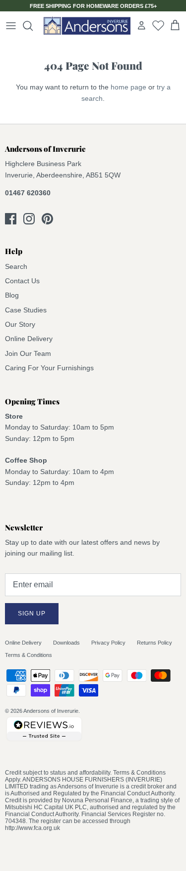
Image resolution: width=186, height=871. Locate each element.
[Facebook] (10, 218)
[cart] (175, 26)
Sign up (32, 613)
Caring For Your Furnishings (49, 368)
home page (128, 87)
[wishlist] (158, 25)
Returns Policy (154, 643)
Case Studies (26, 310)
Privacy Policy (108, 643)
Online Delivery (29, 339)
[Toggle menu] (11, 26)
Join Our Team (28, 353)
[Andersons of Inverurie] (87, 25)
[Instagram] (29, 218)
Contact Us (22, 281)
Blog (12, 295)
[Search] (33, 26)
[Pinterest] (47, 218)
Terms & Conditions (28, 655)
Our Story (20, 324)
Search (16, 266)
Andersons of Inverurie (50, 711)
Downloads (66, 643)
